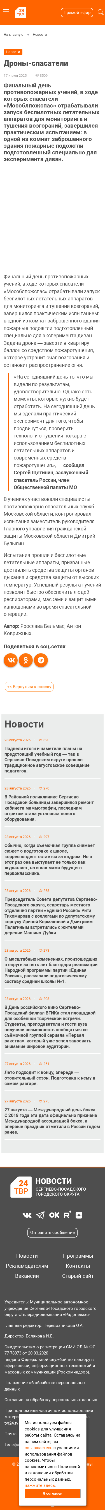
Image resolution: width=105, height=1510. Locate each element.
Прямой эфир (77, 12)
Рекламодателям (27, 1266)
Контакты (78, 1266)
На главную (14, 34)
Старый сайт (78, 1276)
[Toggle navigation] (5, 10)
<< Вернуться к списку (29, 686)
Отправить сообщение (52, 1232)
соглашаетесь (38, 1447)
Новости (40, 34)
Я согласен (52, 1493)
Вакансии (27, 1276)
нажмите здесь (40, 1485)
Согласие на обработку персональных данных (50, 1399)
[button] (101, 12)
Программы (78, 1256)
